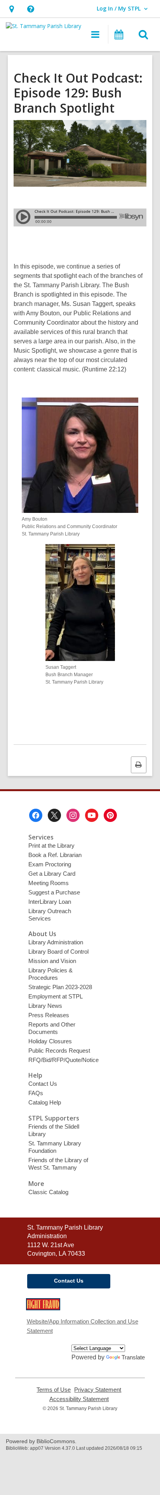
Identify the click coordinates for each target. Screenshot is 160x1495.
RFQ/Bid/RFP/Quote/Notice (63, 1060)
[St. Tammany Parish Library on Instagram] (73, 815)
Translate (133, 1357)
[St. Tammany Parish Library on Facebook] (35, 815)
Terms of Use (54, 1389)
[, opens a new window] (43, 1308)
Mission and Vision (52, 961)
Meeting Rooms (48, 883)
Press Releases (48, 1015)
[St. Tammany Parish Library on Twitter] (54, 815)
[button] (11, 9)
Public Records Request (59, 1050)
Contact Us (42, 1083)
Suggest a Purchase (54, 892)
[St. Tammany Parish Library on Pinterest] (110, 815)
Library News (45, 1005)
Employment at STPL (55, 996)
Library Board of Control (58, 951)
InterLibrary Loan (49, 901)
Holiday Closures (50, 1041)
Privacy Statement (97, 1389)
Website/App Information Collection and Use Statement (82, 1326)
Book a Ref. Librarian (55, 855)
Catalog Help (44, 1102)
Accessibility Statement (79, 1399)
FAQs (35, 1093)
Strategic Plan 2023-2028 (60, 987)
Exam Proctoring (49, 864)
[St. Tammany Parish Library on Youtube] (91, 815)
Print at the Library (51, 845)
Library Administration (55, 942)
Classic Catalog (48, 1192)
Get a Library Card (51, 873)
